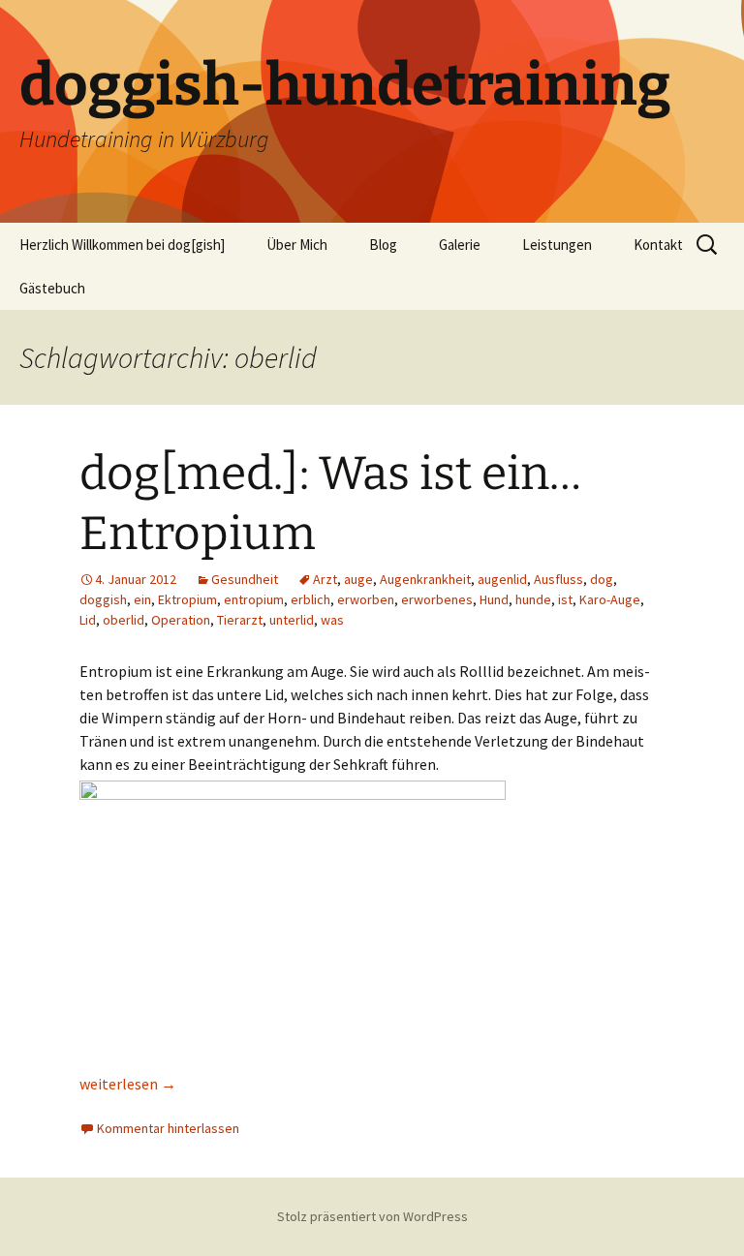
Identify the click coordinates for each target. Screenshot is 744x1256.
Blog (383, 244)
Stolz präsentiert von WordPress (372, 1216)
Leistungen (557, 244)
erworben (365, 599)
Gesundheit (244, 579)
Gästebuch (52, 288)
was (332, 619)
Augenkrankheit (425, 579)
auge (358, 579)
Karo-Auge (609, 599)
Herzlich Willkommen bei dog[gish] (122, 244)
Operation (180, 619)
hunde (533, 599)
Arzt (325, 579)
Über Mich (296, 244)
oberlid (123, 619)
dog (601, 579)
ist (565, 599)
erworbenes (437, 599)
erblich (310, 599)
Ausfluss (558, 579)
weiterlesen (127, 1083)
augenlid (502, 579)
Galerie (459, 244)
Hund (494, 599)
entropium (254, 599)
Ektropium (187, 599)
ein (142, 599)
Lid (87, 619)
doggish (103, 599)
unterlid (291, 619)
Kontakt (658, 244)
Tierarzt (240, 619)
